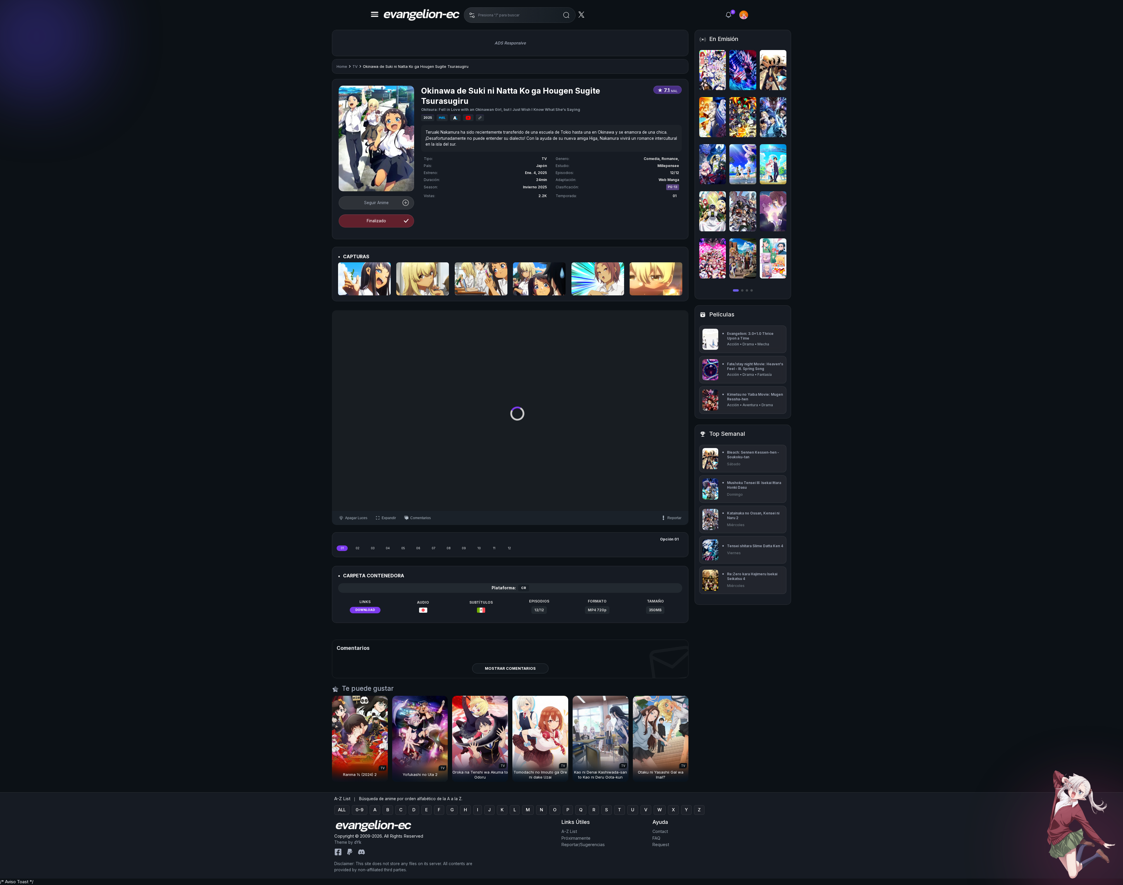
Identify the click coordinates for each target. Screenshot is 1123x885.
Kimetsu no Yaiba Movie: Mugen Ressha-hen (755, 396)
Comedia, (653, 158)
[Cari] (566, 15)
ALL (342, 809)
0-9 (360, 809)
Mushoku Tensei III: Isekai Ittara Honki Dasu (754, 485)
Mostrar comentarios (510, 668)
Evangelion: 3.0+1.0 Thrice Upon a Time (750, 335)
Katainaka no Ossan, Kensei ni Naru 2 (753, 515)
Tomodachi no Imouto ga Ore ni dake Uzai (540, 774)
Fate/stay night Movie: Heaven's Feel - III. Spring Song (755, 366)
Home (342, 66)
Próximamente (576, 837)
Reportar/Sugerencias (583, 844)
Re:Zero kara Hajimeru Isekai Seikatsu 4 (752, 576)
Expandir (389, 518)
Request (660, 844)
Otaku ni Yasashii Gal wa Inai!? (660, 774)
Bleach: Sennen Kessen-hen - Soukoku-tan (753, 454)
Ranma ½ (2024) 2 (360, 774)
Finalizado (376, 220)
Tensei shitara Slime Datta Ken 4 (755, 546)
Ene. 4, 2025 (536, 173)
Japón (541, 165)
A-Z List (569, 831)
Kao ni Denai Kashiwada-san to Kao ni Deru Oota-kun (600, 774)
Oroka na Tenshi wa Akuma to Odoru (480, 774)
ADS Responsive (510, 43)
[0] (728, 14)
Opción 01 (669, 539)
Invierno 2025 (535, 187)
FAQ (656, 837)
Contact (660, 831)
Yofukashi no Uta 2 (420, 774)
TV (355, 66)
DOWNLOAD (365, 610)
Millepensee (668, 165)
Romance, (670, 158)
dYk (357, 842)
